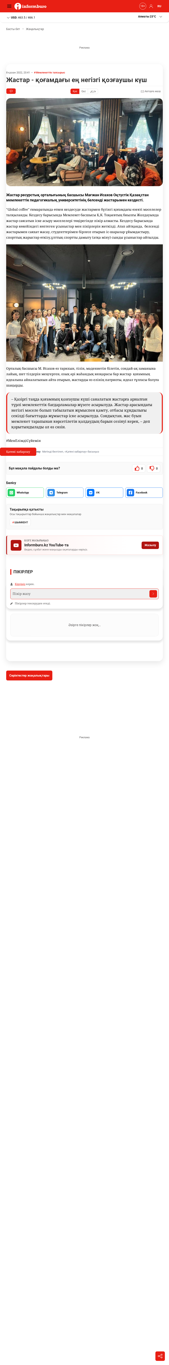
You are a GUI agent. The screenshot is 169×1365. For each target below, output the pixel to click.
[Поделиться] (160, 1356)
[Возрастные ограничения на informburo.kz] (142, 6)
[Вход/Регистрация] (150, 6)
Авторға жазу (152, 91)
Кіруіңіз (20, 584)
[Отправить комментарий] (153, 594)
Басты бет (13, 29)
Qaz (83, 91)
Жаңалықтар (35, 29)
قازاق (93, 91)
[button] (150, 16)
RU (159, 6)
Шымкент (21, 522)
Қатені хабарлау (18, 452)
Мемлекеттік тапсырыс (50, 72)
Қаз (75, 91)
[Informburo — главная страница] (31, 6)
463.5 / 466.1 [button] (23, 17)
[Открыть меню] (10, 6)
